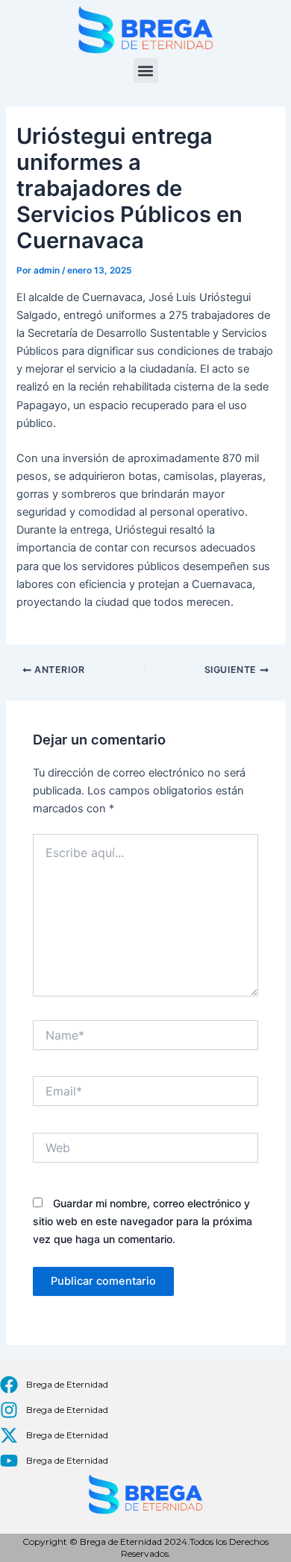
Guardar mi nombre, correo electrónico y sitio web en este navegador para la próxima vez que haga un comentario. (142, 1221)
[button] (146, 70)
